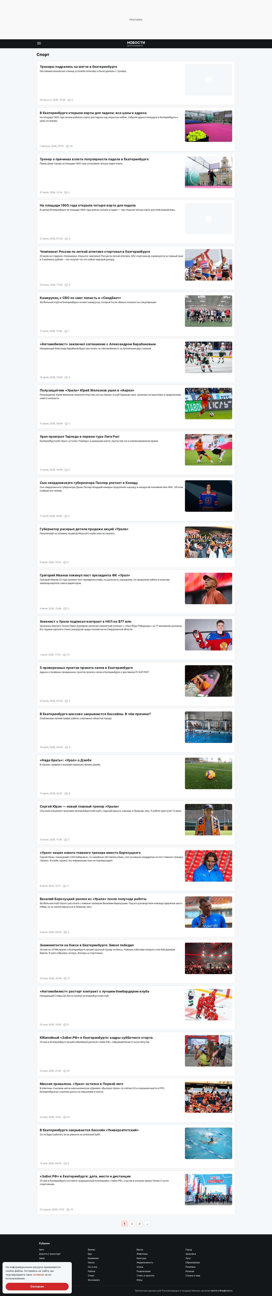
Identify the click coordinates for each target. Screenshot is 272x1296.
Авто (41, 1249)
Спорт (91, 1275)
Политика (190, 1266)
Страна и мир (192, 1275)
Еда (90, 1253)
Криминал (93, 1258)
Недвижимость (145, 1262)
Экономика (94, 1280)
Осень (140, 1266)
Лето (188, 1258)
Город (188, 1249)
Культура (141, 1258)
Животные (142, 1253)
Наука (91, 1262)
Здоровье (190, 1253)
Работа (91, 1271)
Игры (139, 1280)
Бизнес (91, 1249)
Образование (192, 1262)
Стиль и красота (145, 1275)
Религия (189, 1271)
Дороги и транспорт (50, 1253)
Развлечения (143, 1271)
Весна (140, 1249)
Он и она (92, 1266)
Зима (42, 1258)
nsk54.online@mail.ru (221, 1290)
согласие (39, 1274)
